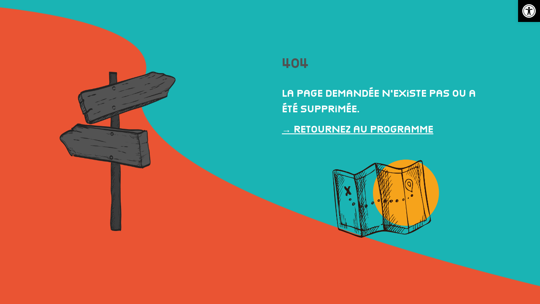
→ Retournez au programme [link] (357, 128)
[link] (529, 11)
